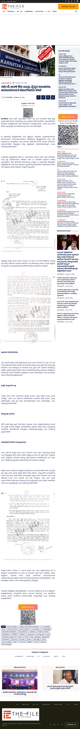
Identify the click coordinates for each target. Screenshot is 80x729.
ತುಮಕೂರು (29, 639)
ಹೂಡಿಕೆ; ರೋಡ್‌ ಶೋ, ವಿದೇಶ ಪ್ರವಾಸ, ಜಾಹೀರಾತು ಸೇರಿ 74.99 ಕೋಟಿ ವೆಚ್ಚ (20, 693)
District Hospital (12, 629)
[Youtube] (77, 1)
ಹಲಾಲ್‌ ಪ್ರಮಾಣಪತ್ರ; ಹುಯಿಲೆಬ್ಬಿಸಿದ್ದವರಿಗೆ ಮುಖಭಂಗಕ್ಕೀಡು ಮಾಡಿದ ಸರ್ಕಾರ (60, 687)
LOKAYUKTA (6, 83)
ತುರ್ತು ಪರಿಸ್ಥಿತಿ (36, 639)
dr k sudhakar (35, 629)
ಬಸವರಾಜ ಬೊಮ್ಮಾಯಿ (6, 641)
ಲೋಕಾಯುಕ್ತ (22, 641)
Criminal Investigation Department (29, 626)
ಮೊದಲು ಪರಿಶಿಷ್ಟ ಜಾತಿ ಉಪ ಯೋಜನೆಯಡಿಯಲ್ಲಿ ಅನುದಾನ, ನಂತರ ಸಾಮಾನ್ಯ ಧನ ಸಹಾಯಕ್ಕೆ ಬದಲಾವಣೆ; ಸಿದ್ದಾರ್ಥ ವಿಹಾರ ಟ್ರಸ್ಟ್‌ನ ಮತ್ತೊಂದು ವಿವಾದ (68, 59)
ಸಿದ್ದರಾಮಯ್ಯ (43, 641)
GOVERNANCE (62, 66)
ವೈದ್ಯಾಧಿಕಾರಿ (29, 641)
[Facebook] (66, 1)
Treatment (14, 634)
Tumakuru (22, 634)
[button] (76, 11)
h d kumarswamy (46, 629)
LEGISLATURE (62, 54)
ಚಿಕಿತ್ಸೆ (31, 636)
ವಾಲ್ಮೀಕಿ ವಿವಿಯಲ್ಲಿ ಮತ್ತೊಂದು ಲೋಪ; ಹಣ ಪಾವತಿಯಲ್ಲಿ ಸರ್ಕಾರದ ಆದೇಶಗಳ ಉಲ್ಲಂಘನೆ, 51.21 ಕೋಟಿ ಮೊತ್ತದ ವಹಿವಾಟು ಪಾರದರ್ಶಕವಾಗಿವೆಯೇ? (68, 214)
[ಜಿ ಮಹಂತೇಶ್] (2, 97)
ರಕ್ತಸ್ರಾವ (15, 641)
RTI (59, 75)
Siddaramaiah (5, 634)
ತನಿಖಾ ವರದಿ (14, 639)
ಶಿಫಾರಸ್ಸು (36, 641)
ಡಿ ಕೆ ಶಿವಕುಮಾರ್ (5, 639)
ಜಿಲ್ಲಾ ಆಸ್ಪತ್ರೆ (37, 636)
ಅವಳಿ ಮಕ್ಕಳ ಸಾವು (40, 634)
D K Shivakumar (45, 626)
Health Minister (22, 631)
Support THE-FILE (28, 103)
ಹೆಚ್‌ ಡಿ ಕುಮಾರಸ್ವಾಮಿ (6, 644)
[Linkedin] (69, 1)
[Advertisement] (40, 29)
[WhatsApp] (74, 1)
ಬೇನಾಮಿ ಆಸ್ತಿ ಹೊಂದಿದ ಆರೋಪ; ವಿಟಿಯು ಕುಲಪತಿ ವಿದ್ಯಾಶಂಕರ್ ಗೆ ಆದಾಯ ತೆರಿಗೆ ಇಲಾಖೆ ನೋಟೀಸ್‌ (67, 70)
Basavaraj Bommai (12, 626)
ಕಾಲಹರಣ (20, 636)
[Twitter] (71, 1)
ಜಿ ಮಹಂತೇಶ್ (9, 97)
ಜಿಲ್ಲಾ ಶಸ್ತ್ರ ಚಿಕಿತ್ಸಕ (45, 636)
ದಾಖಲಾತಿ (44, 639)
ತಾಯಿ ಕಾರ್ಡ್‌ (22, 639)
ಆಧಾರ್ (48, 634)
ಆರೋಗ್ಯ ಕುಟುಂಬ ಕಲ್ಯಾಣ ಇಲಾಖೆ (9, 636)
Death (3, 629)
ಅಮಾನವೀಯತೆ (30, 634)
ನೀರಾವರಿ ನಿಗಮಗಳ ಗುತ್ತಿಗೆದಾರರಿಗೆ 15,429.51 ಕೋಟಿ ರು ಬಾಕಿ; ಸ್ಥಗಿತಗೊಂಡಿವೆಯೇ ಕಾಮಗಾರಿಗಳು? (67, 105)
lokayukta (32, 631)
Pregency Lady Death (43, 631)
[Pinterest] (48, 97)
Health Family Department (9, 631)
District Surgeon (24, 629)
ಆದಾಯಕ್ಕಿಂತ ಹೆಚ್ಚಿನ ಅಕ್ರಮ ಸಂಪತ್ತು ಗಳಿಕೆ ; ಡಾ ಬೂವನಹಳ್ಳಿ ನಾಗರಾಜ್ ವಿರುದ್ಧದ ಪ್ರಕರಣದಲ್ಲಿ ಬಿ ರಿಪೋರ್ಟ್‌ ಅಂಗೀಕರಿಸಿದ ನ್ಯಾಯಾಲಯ (68, 293)
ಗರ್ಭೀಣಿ (26, 636)
